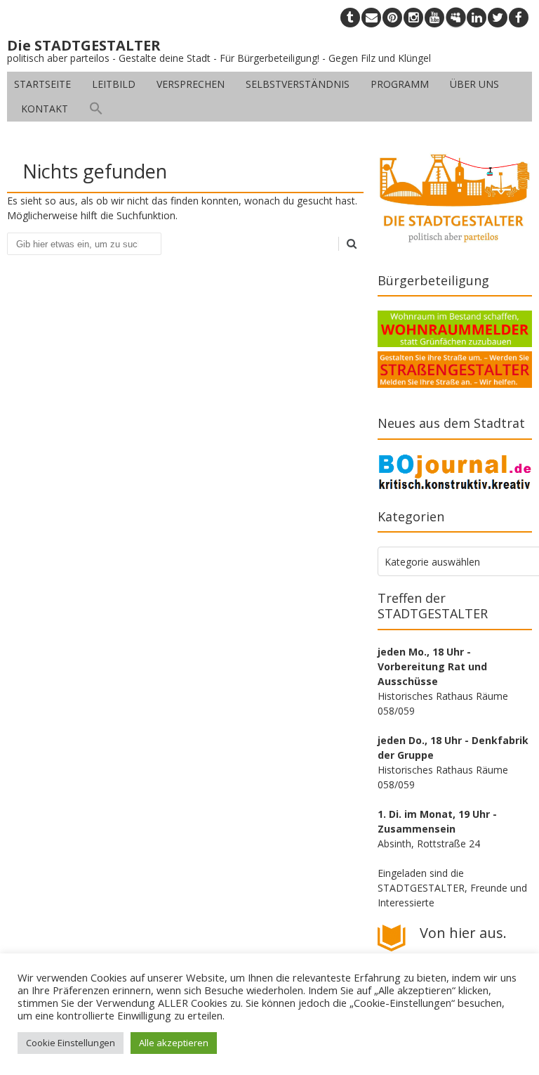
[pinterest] (392, 17)
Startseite (42, 84)
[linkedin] (476, 17)
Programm (400, 84)
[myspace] (455, 17)
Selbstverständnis (298, 84)
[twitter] (497, 17)
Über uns (474, 84)
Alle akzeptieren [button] (173, 1042)
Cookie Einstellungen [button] (70, 1042)
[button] (96, 109)
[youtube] (434, 17)
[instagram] (413, 17)
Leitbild (113, 84)
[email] (371, 17)
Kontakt (44, 108)
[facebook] (518, 17)
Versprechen (191, 84)
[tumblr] (350, 17)
